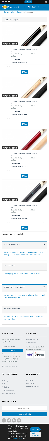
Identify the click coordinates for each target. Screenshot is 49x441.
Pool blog (5, 384)
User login (29, 380)
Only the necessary (35, 434)
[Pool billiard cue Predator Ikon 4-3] (24, 87)
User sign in (30, 383)
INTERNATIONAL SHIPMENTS (14, 287)
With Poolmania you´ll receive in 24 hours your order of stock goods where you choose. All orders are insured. (23, 253)
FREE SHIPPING (9, 266)
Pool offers (5, 387)
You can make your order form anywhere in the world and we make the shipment (24, 296)
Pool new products (8, 390)
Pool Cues (5, 12)
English (7, 2)
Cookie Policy (18, 438)
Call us (28, 2)
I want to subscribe (25, 414)
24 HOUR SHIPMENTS (12, 244)
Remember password (33, 386)
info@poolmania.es (10, 366)
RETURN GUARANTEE (12, 308)
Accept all (35, 429)
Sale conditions (31, 342)
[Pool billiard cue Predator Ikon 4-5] (24, 191)
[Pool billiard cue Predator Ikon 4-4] (24, 139)
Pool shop (5, 381)
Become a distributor (8, 393)
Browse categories (12, 19)
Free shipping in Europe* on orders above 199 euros (22, 274)
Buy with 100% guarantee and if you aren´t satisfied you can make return (24, 317)
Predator (12, 12)
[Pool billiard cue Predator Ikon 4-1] (24, 35)
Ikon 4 (19, 12)
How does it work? (32, 339)
